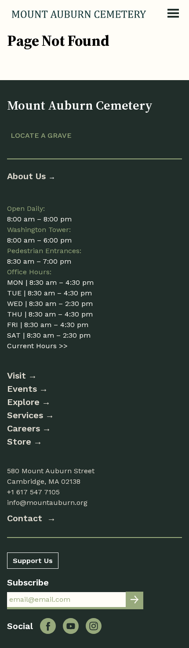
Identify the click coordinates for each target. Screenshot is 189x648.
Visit (16, 375)
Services (25, 415)
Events (22, 388)
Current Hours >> (37, 346)
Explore (23, 402)
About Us (27, 176)
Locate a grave (41, 135)
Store (19, 441)
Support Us (33, 560)
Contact (26, 518)
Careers (23, 428)
